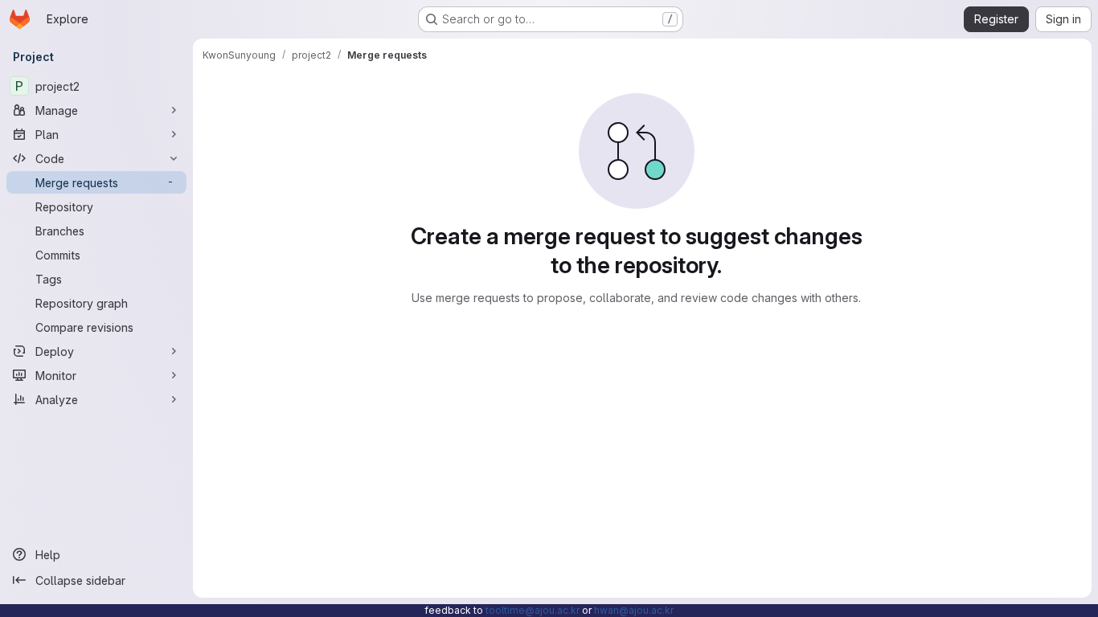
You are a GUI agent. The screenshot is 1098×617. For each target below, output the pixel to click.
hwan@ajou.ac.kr (634, 610)
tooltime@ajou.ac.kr (532, 610)
